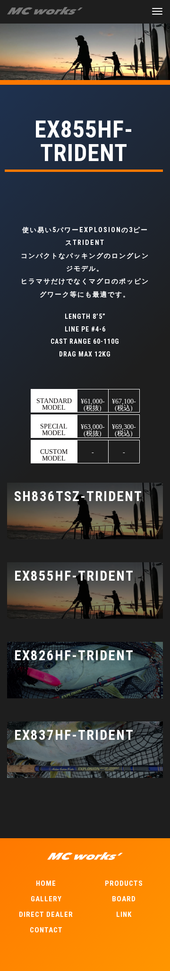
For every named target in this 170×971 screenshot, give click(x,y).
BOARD (124, 899)
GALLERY (46, 899)
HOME (46, 883)
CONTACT (46, 930)
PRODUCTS (124, 883)
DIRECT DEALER (46, 914)
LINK (124, 914)
